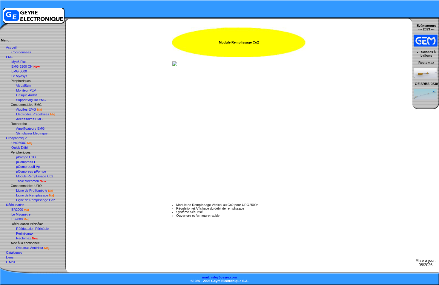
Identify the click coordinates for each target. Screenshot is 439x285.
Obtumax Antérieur (29, 248)
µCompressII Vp (28, 166)
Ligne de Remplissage (32, 195)
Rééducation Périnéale (32, 228)
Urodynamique (16, 138)
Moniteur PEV (26, 90)
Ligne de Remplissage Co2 (35, 200)
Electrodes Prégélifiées (32, 114)
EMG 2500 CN (22, 66)
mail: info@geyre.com (219, 277)
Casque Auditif (26, 95)
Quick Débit (19, 147)
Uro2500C (18, 143)
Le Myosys (19, 76)
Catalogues (14, 252)
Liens (10, 257)
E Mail (10, 262)
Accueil (11, 47)
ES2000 (17, 219)
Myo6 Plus (19, 61)
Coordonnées (21, 52)
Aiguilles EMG (26, 109)
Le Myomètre (20, 214)
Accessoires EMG (29, 119)
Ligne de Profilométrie (31, 190)
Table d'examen (27, 181)
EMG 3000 (19, 71)
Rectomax (23, 238)
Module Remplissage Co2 (34, 176)
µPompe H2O (26, 157)
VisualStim (23, 85)
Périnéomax (24, 233)
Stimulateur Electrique (31, 133)
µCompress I (25, 162)
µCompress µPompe (31, 171)
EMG (9, 57)
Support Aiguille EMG (31, 100)
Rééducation (15, 205)
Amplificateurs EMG (30, 128)
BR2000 (17, 209)
